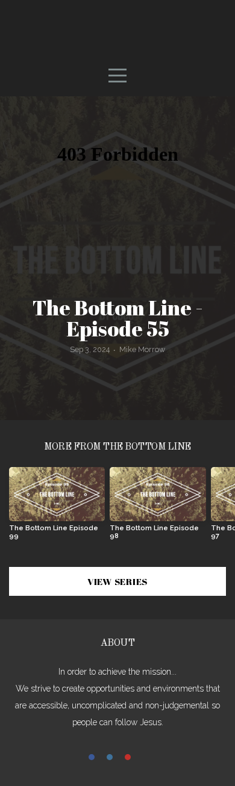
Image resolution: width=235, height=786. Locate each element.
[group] (57, 508)
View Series (117, 581)
